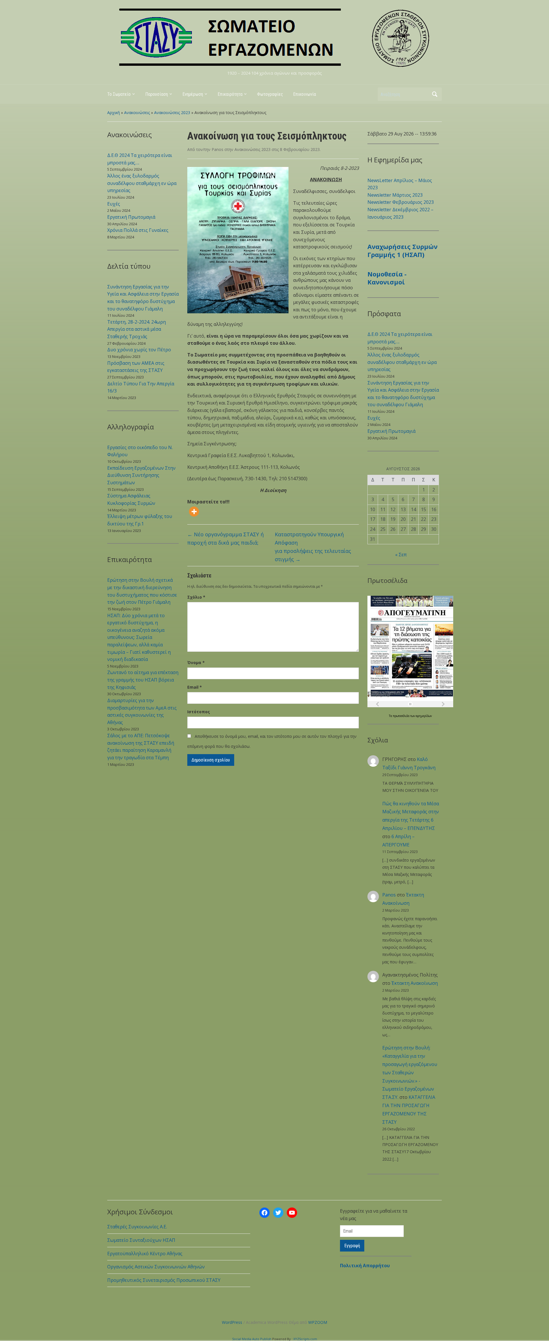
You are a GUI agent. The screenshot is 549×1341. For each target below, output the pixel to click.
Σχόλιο (196, 597)
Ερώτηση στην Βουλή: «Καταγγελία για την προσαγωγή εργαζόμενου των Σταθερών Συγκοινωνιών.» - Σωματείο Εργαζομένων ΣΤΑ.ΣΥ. (409, 1072)
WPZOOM (317, 1322)
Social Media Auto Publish (251, 1339)
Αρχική (113, 112)
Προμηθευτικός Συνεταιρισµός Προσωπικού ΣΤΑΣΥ (163, 1280)
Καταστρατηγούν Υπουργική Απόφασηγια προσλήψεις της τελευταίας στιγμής (313, 546)
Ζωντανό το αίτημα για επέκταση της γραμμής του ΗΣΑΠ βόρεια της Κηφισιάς (142, 679)
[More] (194, 512)
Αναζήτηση (434, 94)
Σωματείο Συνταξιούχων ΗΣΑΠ (141, 1240)
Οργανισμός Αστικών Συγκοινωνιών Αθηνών (156, 1267)
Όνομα (196, 662)
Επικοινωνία (304, 94)
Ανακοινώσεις (137, 112)
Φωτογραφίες (270, 94)
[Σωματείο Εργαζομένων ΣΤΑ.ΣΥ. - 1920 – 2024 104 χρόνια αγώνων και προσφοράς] (274, 38)
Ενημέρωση (192, 94)
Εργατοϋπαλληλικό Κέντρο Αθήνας (144, 1253)
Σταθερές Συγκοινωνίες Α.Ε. (137, 1227)
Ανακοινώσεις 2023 (172, 112)
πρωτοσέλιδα (401, 716)
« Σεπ (401, 554)
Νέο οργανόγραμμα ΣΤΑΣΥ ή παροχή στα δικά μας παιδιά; (225, 538)
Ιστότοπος (198, 711)
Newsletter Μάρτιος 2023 (395, 195)
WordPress (232, 1322)
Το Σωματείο (119, 94)
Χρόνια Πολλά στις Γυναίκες (137, 230)
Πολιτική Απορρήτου (365, 1265)
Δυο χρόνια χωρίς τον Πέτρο (139, 349)
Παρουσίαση (156, 94)
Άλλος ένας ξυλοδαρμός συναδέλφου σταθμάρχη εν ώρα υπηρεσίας (141, 183)
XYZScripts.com (305, 1339)
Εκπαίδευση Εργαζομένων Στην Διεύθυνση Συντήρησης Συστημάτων (141, 475)
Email (194, 687)
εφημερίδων (424, 716)
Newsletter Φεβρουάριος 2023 (400, 202)
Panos (217, 149)
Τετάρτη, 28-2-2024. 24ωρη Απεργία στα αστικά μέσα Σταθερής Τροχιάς (136, 329)
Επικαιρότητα (230, 94)
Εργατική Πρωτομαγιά (131, 217)
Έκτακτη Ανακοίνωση (414, 983)
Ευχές (113, 204)
